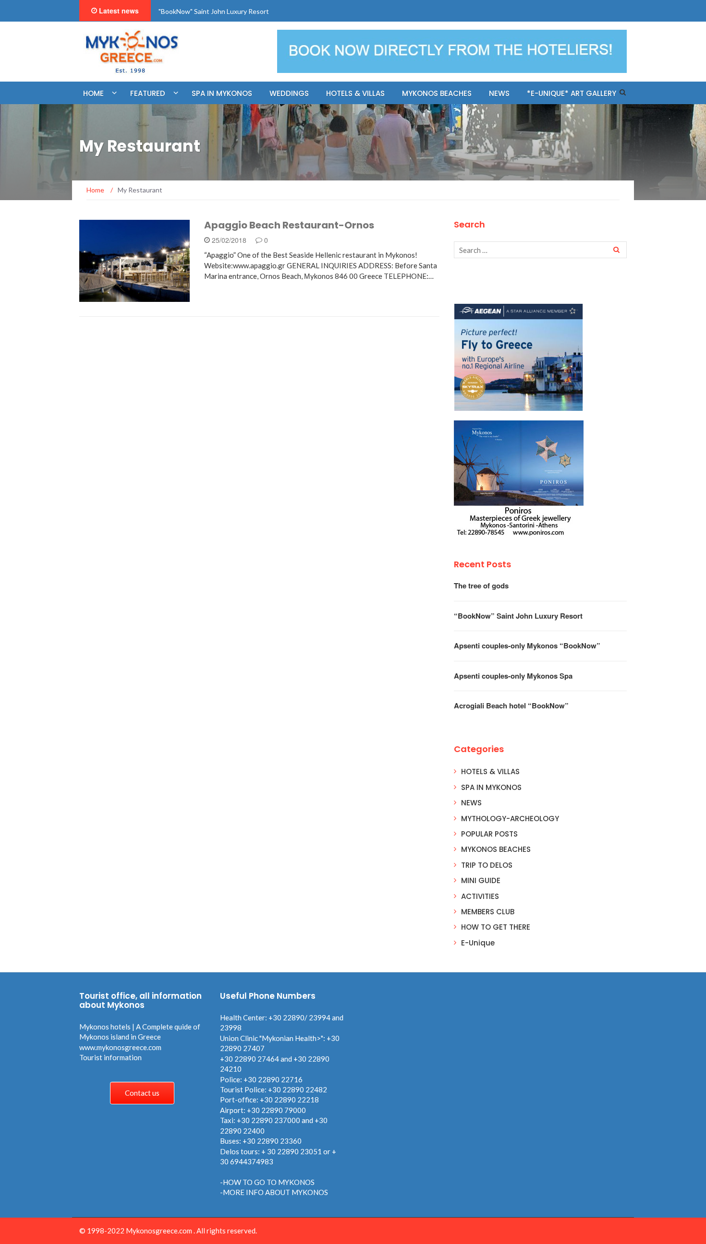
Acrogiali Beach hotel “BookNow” (511, 705)
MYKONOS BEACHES (437, 93)
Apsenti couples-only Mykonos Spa (513, 675)
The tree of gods (481, 585)
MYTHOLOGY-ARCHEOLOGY (510, 818)
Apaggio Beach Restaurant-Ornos (289, 225)
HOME (93, 93)
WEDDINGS (289, 93)
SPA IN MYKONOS (491, 787)
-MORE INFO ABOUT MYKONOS (274, 1192)
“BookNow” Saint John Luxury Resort (518, 615)
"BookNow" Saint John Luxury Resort (213, 11)
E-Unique (478, 943)
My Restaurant (118, 296)
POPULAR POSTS (489, 834)
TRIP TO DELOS (486, 865)
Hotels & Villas (355, 93)
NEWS (499, 93)
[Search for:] (540, 249)
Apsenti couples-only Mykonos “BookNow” (527, 645)
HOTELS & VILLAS (490, 771)
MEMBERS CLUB (487, 912)
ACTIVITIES (480, 896)
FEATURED (147, 93)
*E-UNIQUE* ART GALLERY (571, 93)
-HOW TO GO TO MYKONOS (267, 1182)
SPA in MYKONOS (222, 93)
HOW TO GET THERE (495, 927)
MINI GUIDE (480, 880)
